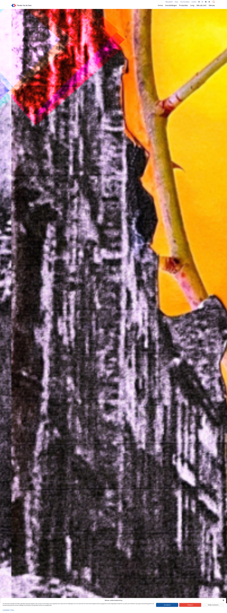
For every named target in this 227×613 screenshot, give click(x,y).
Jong (192, 5)
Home (160, 5)
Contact (194, 2)
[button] (223, 600)
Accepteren (167, 605)
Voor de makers (184, 2)
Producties (183, 5)
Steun (176, 2)
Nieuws (212, 5)
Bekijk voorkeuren (213, 605)
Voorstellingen (171, 5)
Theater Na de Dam (24, 5)
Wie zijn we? (201, 5)
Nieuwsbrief (169, 2)
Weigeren (190, 605)
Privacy (12, 610)
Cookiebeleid (6, 610)
